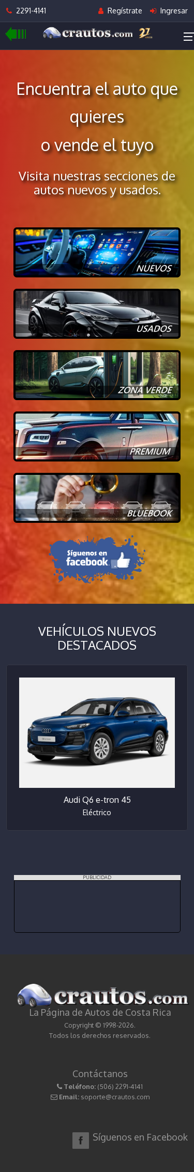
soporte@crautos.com (115, 1097)
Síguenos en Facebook (140, 1137)
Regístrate (124, 10)
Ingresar (173, 10)
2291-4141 (29, 10)
